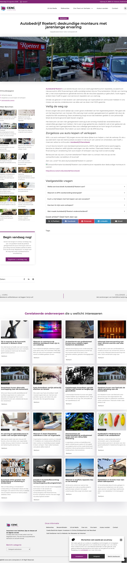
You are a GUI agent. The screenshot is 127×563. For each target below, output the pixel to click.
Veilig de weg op (6, 95)
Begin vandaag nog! (17, 237)
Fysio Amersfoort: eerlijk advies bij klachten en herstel (47, 388)
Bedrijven (63, 18)
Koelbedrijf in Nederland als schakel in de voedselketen (109, 434)
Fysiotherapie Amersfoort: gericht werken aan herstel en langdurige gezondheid (79, 389)
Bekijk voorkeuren (114, 556)
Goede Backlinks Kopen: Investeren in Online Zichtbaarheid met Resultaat (71, 530)
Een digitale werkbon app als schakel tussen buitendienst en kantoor (7, 191)
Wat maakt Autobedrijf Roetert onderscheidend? (86, 211)
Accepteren (79, 556)
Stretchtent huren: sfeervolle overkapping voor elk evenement (14, 388)
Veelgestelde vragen (7, 100)
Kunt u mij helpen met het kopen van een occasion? (86, 199)
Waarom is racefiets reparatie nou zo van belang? (79, 480)
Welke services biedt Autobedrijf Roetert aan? (86, 187)
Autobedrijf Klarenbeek (80, 142)
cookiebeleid (84, 550)
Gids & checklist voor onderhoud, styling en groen (6, 218)
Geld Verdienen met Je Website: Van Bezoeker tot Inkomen (66, 533)
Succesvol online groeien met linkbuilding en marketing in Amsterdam (13, 481)
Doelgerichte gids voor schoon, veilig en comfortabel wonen (25, 218)
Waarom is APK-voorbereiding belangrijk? (86, 193)
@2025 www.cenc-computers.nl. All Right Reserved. (17, 560)
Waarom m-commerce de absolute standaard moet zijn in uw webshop (46, 343)
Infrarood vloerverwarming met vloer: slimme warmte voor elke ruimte (111, 343)
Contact (115, 8)
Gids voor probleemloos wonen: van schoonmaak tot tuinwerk (25, 204)
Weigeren (96, 556)
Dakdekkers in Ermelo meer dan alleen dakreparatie (111, 480)
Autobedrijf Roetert (54, 89)
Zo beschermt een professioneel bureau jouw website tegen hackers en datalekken (78, 343)
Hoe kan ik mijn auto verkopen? (86, 205)
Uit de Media (52, 8)
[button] (121, 540)
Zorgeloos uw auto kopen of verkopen (13, 98)
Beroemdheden (62, 527)
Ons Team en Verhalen (81, 8)
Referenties (65, 8)
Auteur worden (102, 8)
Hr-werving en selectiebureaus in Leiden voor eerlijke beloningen (14, 434)
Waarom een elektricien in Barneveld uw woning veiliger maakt (26, 147)
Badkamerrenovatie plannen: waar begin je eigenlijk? (25, 118)
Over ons (84, 527)
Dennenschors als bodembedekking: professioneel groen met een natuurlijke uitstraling (78, 436)
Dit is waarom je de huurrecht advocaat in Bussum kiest (24, 162)
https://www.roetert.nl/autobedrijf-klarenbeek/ (63, 171)
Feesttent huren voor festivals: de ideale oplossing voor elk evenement (111, 389)
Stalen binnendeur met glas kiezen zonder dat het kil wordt (8, 118)
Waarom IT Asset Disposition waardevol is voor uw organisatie (46, 434)
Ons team (93, 527)
